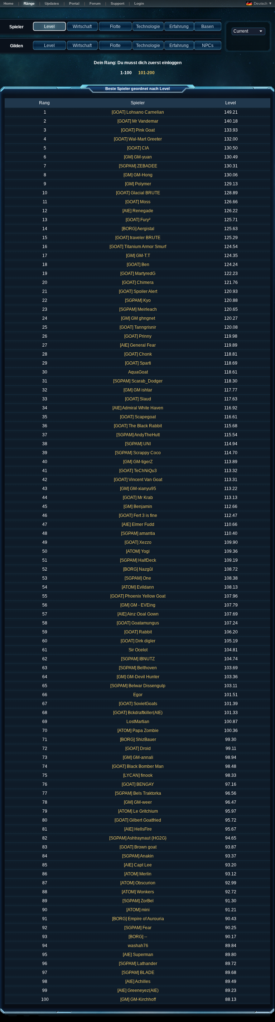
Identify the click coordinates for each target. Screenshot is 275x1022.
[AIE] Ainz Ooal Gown (138, 614)
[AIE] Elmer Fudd (138, 524)
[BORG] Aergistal (138, 228)
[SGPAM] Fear (137, 927)
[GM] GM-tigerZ (138, 461)
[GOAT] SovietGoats (138, 703)
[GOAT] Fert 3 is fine (138, 515)
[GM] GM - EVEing (137, 605)
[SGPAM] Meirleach (138, 309)
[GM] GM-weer (138, 802)
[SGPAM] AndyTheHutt (138, 434)
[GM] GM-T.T (138, 255)
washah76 (138, 945)
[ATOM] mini (138, 909)
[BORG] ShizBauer (138, 739)
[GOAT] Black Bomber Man (138, 766)
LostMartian (137, 721)
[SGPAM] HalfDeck (138, 560)
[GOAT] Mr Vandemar (137, 121)
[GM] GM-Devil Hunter (138, 676)
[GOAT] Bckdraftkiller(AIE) (138, 712)
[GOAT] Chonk (138, 354)
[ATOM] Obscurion (137, 882)
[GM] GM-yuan (138, 157)
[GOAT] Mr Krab (138, 497)
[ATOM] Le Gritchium (138, 811)
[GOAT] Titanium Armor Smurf (138, 246)
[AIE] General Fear (138, 345)
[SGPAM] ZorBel (138, 900)
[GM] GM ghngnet (138, 318)
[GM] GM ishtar (138, 390)
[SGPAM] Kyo (138, 300)
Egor (138, 694)
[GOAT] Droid (138, 748)
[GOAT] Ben (138, 264)
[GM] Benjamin (138, 506)
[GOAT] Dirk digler (138, 640)
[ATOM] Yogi (138, 551)
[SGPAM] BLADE (138, 972)
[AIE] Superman (138, 954)
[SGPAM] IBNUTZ (138, 658)
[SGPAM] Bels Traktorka (138, 793)
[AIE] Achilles (137, 981)
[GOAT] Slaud (138, 398)
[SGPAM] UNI (138, 443)
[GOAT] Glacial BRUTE (138, 192)
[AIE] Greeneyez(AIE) (138, 990)
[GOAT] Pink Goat (138, 130)
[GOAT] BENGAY (138, 784)
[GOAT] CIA (138, 148)
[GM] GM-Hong (138, 174)
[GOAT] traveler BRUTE (137, 237)
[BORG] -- (138, 936)
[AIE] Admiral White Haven (137, 407)
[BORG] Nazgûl (138, 569)
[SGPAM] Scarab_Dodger (138, 381)
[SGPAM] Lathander (138, 963)
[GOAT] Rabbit (138, 631)
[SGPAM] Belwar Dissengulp (137, 685)
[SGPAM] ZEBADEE (138, 165)
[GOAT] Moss (137, 201)
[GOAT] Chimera (138, 282)
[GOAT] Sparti (138, 363)
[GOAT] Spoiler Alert (138, 291)
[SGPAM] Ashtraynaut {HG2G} (138, 838)
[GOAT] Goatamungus (138, 623)
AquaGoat (138, 372)
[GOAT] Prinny (137, 336)
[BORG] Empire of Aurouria (138, 918)
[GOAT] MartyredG (137, 273)
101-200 (146, 72)
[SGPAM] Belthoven (138, 667)
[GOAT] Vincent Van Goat (138, 479)
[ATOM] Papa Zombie (138, 730)
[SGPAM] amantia (138, 533)
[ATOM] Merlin (137, 873)
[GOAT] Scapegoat (138, 416)
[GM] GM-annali (138, 757)
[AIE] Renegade (137, 210)
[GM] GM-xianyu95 (138, 488)
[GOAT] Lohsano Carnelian (138, 112)
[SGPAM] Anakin (138, 856)
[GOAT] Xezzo (138, 542)
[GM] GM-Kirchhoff (138, 999)
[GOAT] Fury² (138, 219)
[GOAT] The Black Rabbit (138, 425)
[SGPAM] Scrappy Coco (138, 452)
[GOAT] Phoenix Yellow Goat (137, 596)
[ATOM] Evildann (138, 587)
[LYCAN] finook (138, 775)
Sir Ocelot (138, 649)
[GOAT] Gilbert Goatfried (138, 820)
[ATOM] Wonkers (138, 891)
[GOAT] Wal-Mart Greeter (138, 139)
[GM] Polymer (138, 183)
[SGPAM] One (138, 578)
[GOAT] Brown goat (138, 847)
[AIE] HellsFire (138, 829)
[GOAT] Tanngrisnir (138, 327)
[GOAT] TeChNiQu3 (138, 470)
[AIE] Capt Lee (138, 864)
